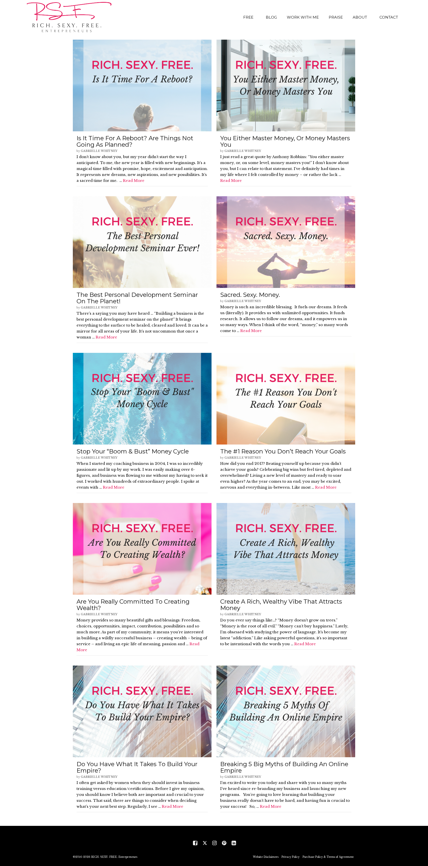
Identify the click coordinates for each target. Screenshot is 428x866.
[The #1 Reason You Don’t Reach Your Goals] (285, 399)
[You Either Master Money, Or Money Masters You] (285, 85)
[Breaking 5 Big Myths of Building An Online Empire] (285, 711)
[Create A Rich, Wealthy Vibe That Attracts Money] (285, 549)
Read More (133, 180)
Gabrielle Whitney (99, 151)
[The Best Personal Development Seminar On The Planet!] (142, 242)
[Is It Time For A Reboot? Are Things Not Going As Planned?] (142, 85)
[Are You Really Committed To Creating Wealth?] (142, 549)
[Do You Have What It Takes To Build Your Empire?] (142, 711)
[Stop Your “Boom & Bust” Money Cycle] (142, 399)
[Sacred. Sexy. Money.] (285, 242)
